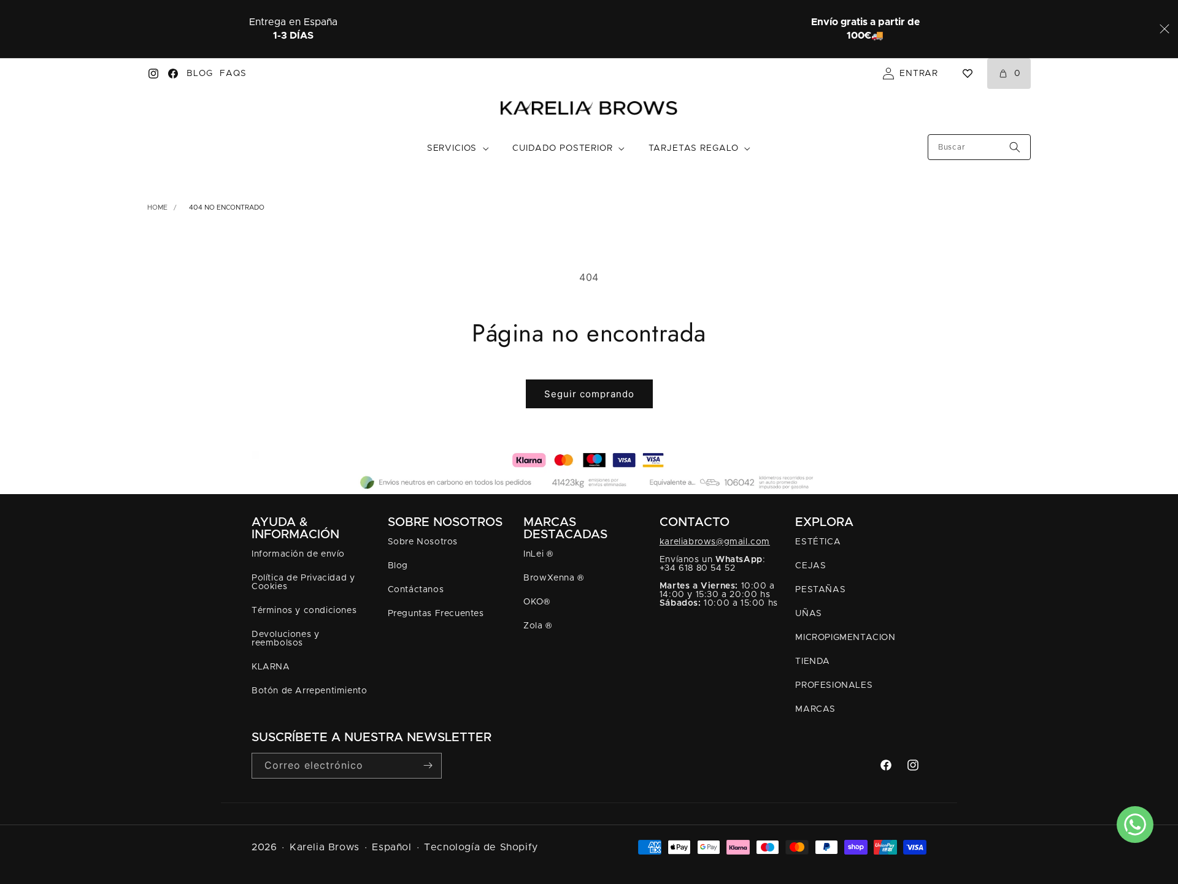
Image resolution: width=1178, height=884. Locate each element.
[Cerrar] (1164, 29)
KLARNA (271, 667)
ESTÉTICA (818, 542)
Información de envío (298, 554)
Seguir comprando (589, 394)
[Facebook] (173, 73)
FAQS (233, 73)
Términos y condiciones (304, 610)
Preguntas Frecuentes (436, 613)
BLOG (199, 73)
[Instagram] (153, 73)
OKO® (536, 602)
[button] (458, 149)
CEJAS (810, 566)
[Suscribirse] (427, 765)
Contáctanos (416, 589)
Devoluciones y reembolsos (285, 638)
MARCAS (815, 709)
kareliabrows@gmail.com (715, 542)
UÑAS (808, 613)
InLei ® (538, 554)
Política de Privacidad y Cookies (303, 582)
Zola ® (537, 626)
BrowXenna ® (553, 578)
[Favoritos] (968, 73)
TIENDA (812, 661)
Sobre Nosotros (423, 542)
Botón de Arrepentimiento (309, 691)
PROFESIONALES (833, 685)
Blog (398, 566)
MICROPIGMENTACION (845, 637)
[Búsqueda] (1014, 147)
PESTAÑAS (820, 589)
